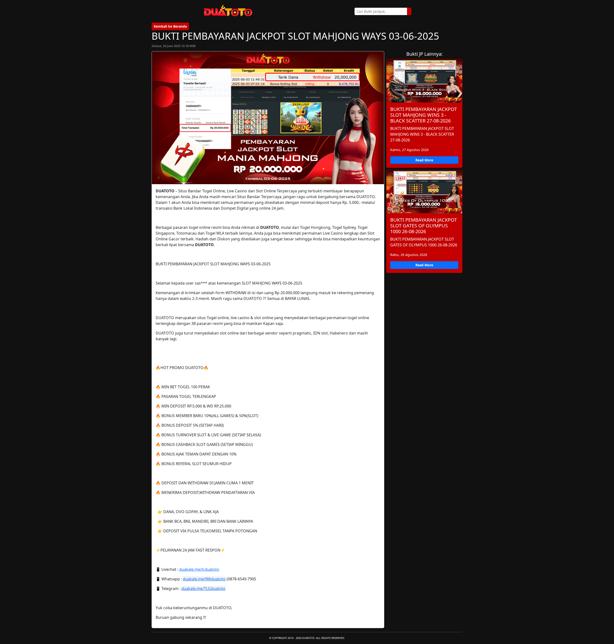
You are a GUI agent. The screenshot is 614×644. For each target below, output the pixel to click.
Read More (424, 160)
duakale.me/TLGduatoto (203, 588)
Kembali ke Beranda (170, 26)
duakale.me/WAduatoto (204, 579)
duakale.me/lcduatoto (199, 569)
